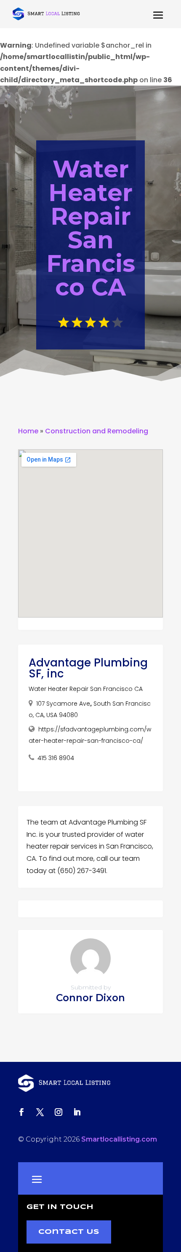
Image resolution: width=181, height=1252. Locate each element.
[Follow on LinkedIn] (77, 1112)
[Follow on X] (40, 1112)
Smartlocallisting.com (119, 1139)
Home (28, 431)
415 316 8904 (55, 758)
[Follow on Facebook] (21, 1112)
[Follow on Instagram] (58, 1112)
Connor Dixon (90, 998)
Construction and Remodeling (96, 431)
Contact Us (68, 1232)
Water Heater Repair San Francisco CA (86, 689)
